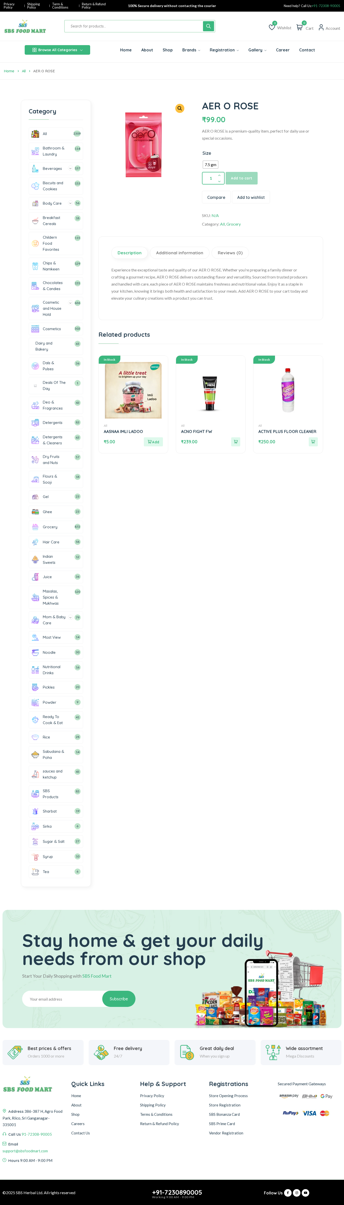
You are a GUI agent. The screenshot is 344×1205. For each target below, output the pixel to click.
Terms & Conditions (156, 1114)
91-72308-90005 (37, 1134)
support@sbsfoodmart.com (25, 1151)
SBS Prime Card (222, 1123)
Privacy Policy (9, 6)
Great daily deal (217, 1048)
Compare (216, 197)
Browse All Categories (57, 50)
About (76, 1105)
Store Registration (224, 1105)
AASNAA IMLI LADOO (123, 431)
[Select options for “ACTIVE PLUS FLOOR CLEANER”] (313, 441)
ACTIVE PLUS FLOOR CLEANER (287, 431)
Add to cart (241, 178)
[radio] (210, 164)
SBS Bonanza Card (224, 1114)
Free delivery (128, 1048)
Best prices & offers (49, 1048)
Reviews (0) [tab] (230, 252)
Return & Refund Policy (94, 6)
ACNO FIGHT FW (196, 431)
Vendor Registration (226, 1133)
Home (9, 71)
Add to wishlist (251, 197)
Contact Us (80, 1133)
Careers (78, 1123)
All (24, 71)
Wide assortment (304, 1048)
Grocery (233, 224)
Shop (75, 1114)
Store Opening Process (228, 1095)
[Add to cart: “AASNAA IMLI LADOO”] (153, 441)
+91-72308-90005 (326, 6)
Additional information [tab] (179, 252)
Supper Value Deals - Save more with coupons (172, 6)
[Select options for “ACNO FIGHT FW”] (235, 441)
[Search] (208, 26)
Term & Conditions (60, 6)
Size (206, 153)
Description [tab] (130, 252)
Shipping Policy (33, 6)
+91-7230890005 (177, 1192)
